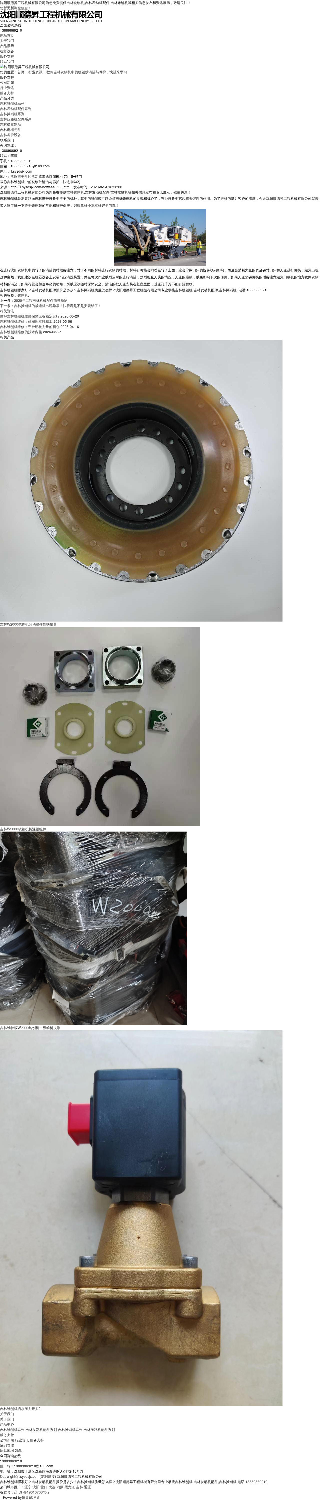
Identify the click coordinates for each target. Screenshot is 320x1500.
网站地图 (7, 1450)
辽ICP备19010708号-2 (32, 1492)
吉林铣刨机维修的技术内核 (21, 331)
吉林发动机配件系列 (16, 108)
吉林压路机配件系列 (16, 118)
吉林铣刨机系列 (12, 103)
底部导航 (7, 1445)
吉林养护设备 (10, 134)
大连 (52, 1486)
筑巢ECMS (30, 1497)
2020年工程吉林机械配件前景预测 (41, 300)
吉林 (79, 1486)
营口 (44, 1486)
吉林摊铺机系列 (12, 113)
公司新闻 (7, 82)
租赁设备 (7, 50)
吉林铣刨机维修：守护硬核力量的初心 (30, 326)
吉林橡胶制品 (10, 124)
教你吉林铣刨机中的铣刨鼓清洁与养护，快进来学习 (86, 71)
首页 (21, 71)
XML (18, 1450)
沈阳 (36, 1486)
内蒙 (60, 1486)
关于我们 (7, 40)
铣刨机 (23, 295)
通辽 (87, 1486)
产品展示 (7, 45)
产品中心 (7, 1424)
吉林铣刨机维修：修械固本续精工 (26, 321)
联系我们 (7, 61)
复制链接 (48, 1476)
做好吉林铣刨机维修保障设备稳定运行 (30, 316)
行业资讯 (35, 71)
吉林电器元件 (10, 129)
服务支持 (7, 56)
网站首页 (7, 35)
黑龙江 (69, 1486)
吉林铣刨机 (75, 2)
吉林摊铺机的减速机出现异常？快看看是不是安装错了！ (58, 305)
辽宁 (28, 1486)
